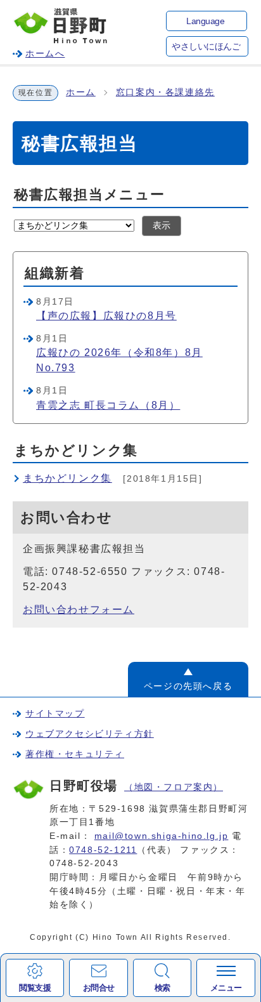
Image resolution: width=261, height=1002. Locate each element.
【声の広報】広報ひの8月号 (106, 315)
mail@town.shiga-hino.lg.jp (161, 836)
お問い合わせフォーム (78, 609)
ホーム (81, 92)
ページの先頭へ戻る (188, 686)
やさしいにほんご (206, 46)
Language (205, 21)
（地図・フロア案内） (173, 787)
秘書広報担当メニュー (89, 194)
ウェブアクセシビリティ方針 (89, 733)
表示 (161, 225)
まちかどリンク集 (67, 478)
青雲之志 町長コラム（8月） (108, 405)
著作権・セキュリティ (74, 754)
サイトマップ (55, 713)
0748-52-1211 (103, 850)
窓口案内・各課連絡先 (165, 92)
